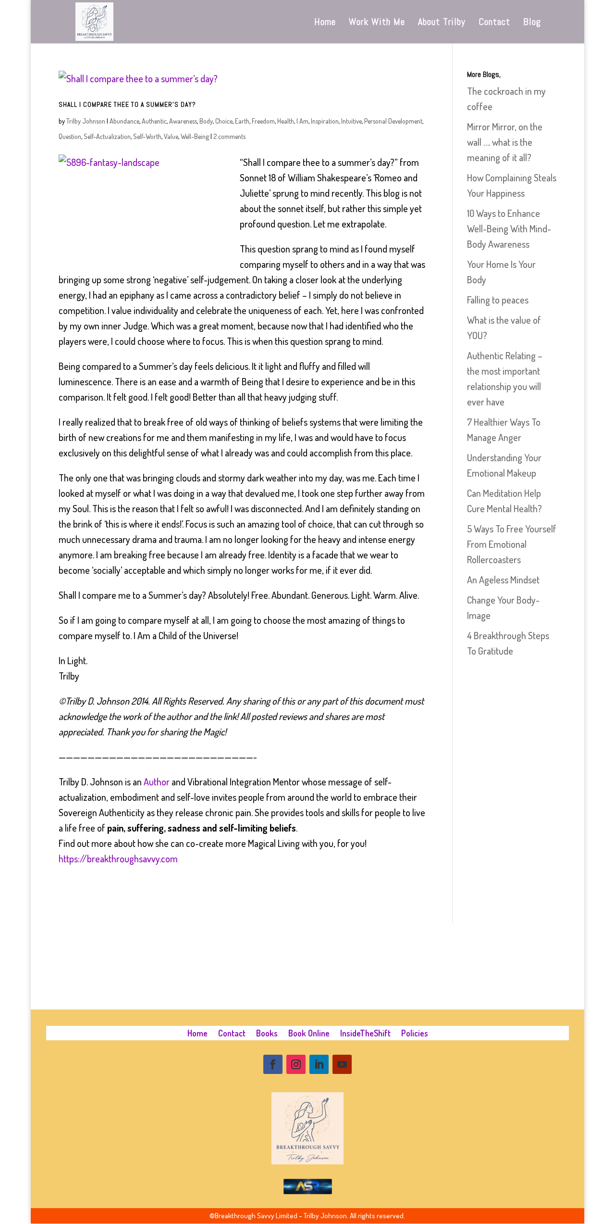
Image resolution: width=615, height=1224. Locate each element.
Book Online (309, 1034)
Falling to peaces (498, 299)
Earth (242, 121)
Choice (224, 121)
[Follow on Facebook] (273, 1064)
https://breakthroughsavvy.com (118, 858)
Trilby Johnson (85, 121)
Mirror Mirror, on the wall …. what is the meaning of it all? (504, 142)
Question (70, 136)
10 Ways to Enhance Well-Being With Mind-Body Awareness (509, 228)
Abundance (124, 121)
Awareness (183, 121)
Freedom (263, 121)
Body (206, 121)
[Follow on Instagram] (296, 1064)
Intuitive (351, 121)
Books (267, 1034)
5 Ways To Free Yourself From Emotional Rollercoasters (511, 544)
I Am (302, 121)
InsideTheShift (365, 1034)
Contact (494, 23)
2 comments (229, 136)
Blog (532, 23)
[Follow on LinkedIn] (319, 1064)
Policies (414, 1034)
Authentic (154, 121)
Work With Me (377, 23)
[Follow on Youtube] (342, 1064)
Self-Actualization (107, 136)
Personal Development (393, 121)
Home (325, 23)
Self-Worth (147, 136)
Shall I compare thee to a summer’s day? (127, 104)
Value (171, 136)
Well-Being (195, 136)
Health (285, 121)
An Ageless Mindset (503, 579)
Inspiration (325, 121)
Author (157, 781)
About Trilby (442, 23)
